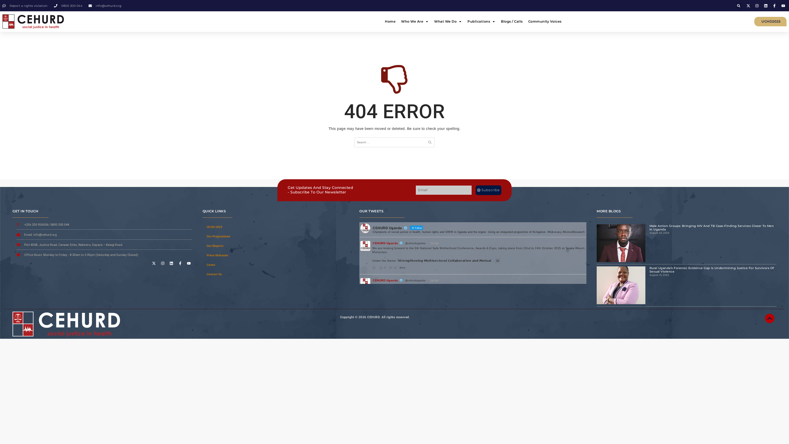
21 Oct (434, 243)
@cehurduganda (415, 243)
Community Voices (545, 21)
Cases (211, 264)
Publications (478, 21)
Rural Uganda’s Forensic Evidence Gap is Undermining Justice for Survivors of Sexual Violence (711, 269)
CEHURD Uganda (385, 243)
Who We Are (412, 21)
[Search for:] (394, 142)
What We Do (445, 21)
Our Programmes (218, 236)
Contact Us (214, 274)
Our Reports (215, 245)
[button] (739, 5)
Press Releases (217, 255)
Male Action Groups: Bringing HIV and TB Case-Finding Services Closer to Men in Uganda (711, 227)
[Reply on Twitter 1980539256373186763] (374, 268)
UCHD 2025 (215, 227)
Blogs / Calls (512, 21)
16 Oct (434, 280)
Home (390, 21)
